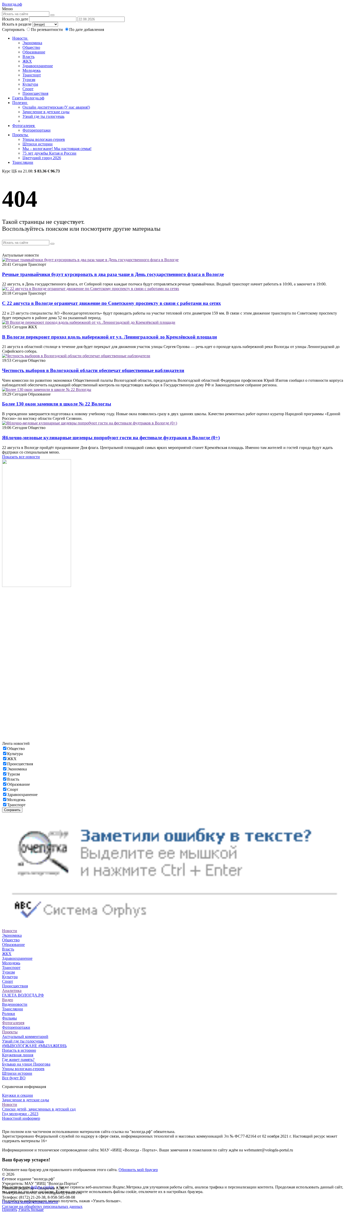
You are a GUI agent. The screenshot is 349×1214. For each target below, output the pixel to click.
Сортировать (13, 29)
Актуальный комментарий (25, 1036)
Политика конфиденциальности (30, 1202)
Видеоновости (14, 1004)
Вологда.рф (12, 4)
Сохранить (12, 810)
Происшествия (35, 93)
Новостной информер (21, 1118)
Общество (31, 47)
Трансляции (22, 162)
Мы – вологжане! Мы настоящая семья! (56, 148)
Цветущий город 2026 (41, 158)
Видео (7, 1000)
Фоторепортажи (36, 130)
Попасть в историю (19, 1050)
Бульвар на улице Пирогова (26, 1064)
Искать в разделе (16, 24)
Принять (9, 1209)
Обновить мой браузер (138, 1169)
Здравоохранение (37, 66)
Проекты (20, 135)
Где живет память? (18, 1059)
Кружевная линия (17, 1055)
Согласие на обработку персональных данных (42, 1206)
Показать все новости (21, 457)
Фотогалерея (24, 125)
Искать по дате (15, 19)
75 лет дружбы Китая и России (49, 153)
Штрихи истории (37, 144)
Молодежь (31, 70)
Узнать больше (31, 1209)
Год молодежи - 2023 (20, 1114)
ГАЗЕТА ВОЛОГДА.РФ (23, 995)
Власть (28, 56)
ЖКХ (27, 61)
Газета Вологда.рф (28, 98)
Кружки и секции (17, 1095)
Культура (30, 84)
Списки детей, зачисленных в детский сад (39, 1109)
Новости (20, 38)
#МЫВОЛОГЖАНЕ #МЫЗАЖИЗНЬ (34, 1046)
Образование (33, 52)
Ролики (8, 1013)
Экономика (32, 43)
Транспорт (31, 75)
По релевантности (47, 29)
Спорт (27, 89)
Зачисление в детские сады (45, 112)
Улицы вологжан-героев (43, 139)
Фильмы (9, 1018)
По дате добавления (86, 29)
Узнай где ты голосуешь (43, 116)
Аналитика (11, 990)
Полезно (20, 102)
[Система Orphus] (174, 926)
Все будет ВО (14, 1078)
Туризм (28, 79)
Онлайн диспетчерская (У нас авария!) (56, 107)
